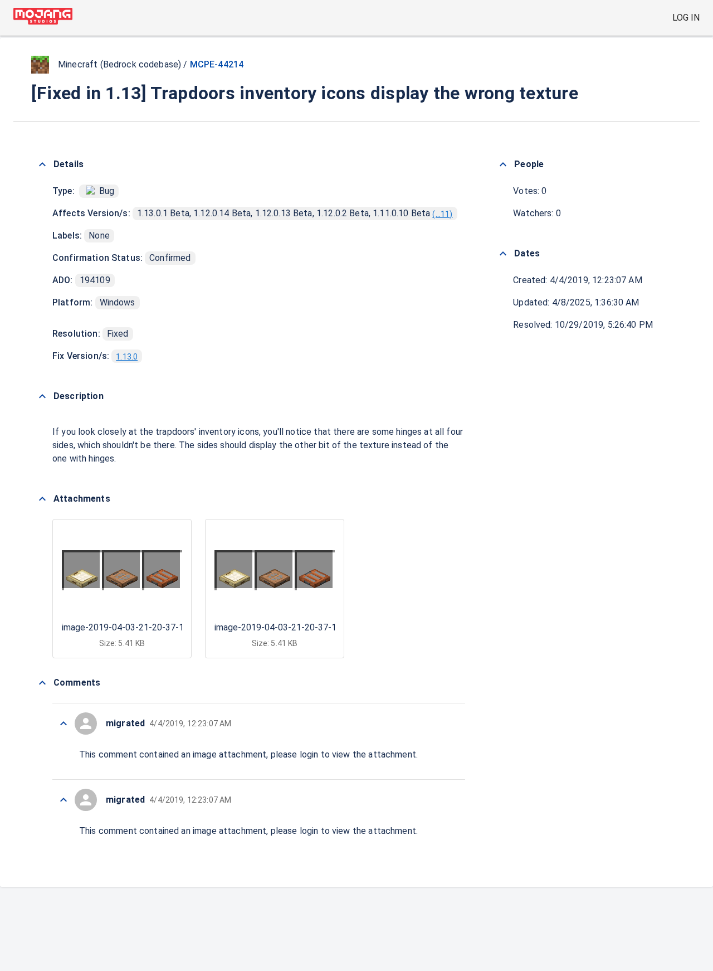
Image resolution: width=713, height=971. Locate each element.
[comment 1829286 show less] (63, 800)
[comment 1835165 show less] (63, 723)
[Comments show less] (42, 683)
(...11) (442, 214)
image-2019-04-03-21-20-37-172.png (136, 627)
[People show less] (503, 164)
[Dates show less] (503, 253)
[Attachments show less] (42, 499)
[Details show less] (42, 164)
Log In (686, 17)
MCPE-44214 (217, 64)
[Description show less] (42, 396)
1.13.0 (127, 356)
